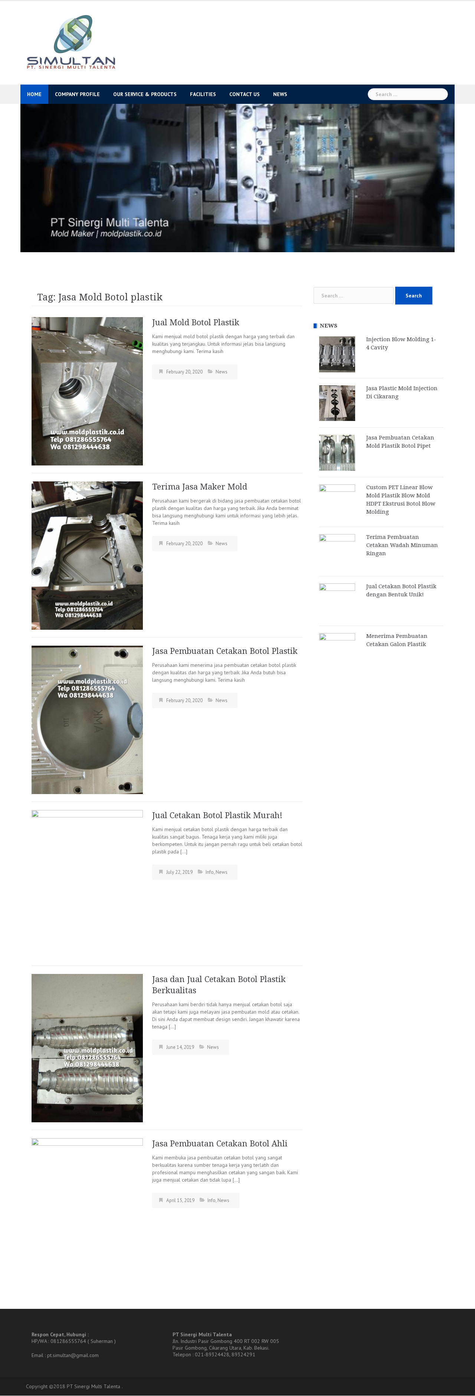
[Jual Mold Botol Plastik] (87, 391)
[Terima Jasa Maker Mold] (87, 555)
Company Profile (77, 94)
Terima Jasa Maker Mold (199, 486)
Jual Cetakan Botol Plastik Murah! (217, 815)
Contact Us (244, 94)
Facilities (203, 94)
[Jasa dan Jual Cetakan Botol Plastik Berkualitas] (87, 1047)
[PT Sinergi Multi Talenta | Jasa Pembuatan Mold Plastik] (70, 42)
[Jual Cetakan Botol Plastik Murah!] (87, 883)
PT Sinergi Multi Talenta (93, 1386)
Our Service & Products (145, 94)
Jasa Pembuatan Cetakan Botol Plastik (225, 651)
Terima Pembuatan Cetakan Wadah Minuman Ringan (402, 545)
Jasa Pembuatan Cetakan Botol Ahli (220, 1144)
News (280, 94)
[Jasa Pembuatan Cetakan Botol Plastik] (87, 719)
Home (34, 94)
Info (210, 872)
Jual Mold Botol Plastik (195, 322)
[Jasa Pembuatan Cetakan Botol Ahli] (87, 1212)
